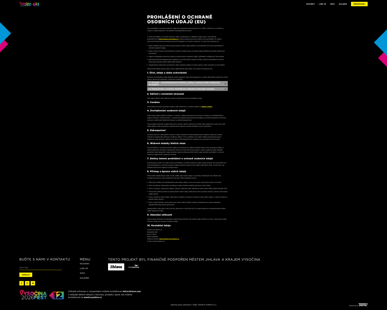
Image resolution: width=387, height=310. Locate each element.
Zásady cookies (206, 107)
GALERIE (343, 4)
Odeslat (26, 275)
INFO (332, 4)
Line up (84, 268)
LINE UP (322, 4)
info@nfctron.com (132, 291)
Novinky (310, 4)
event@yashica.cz (93, 297)
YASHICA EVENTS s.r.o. (207, 305)
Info (82, 273)
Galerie (84, 278)
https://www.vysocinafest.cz (169, 39)
